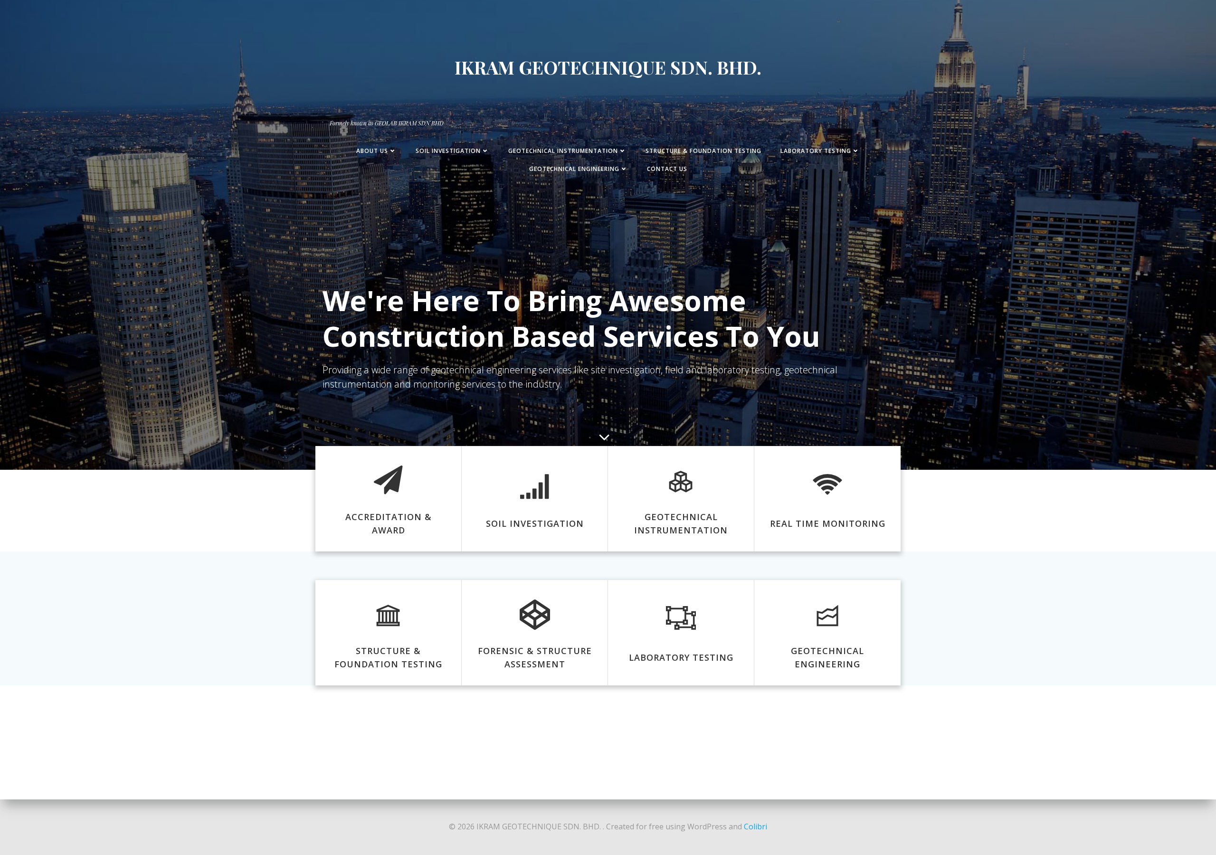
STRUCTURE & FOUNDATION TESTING (703, 151)
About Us (372, 151)
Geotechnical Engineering (574, 169)
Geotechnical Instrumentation (563, 151)
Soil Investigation (448, 151)
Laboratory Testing (815, 151)
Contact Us (667, 169)
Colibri (755, 826)
